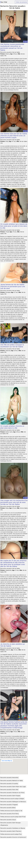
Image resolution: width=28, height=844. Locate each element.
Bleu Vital (3, 2)
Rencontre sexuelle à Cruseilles (9, 783)
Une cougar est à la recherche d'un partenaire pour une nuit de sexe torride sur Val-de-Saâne (14, 502)
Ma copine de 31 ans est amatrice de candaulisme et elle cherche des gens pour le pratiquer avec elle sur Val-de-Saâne (13, 563)
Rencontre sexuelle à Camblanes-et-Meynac (12, 828)
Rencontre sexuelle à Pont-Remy (9, 813)
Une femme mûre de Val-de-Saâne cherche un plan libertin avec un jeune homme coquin (13, 135)
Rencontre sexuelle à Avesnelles (9, 777)
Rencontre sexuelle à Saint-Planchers (10, 831)
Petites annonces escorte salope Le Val (11, 810)
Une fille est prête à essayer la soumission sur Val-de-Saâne (12, 346)
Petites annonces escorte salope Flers (11, 834)
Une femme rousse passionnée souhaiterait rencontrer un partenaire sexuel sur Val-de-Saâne (12, 47)
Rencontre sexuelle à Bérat (7, 807)
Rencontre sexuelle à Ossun (8, 819)
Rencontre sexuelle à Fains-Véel (9, 789)
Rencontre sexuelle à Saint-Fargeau (10, 795)
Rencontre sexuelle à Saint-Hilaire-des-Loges (13, 786)
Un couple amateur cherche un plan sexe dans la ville (12, 427)
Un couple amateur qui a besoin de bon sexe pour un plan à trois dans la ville (13, 226)
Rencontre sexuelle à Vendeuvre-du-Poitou (12, 792)
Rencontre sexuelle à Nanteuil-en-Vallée (11, 780)
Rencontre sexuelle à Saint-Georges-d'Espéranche (10, 824)
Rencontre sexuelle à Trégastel (9, 804)
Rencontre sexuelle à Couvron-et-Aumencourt (13, 837)
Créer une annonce (21, 2)
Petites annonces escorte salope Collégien (12, 798)
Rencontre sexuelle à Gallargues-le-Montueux (13, 801)
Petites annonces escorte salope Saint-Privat (12, 816)
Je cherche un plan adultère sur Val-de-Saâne (12, 645)
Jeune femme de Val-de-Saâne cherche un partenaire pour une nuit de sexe (12, 286)
